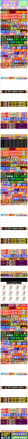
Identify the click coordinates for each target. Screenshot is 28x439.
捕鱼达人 (6, 143)
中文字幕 (10, 141)
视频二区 (2, 141)
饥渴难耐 (10, 142)
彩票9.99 (18, 143)
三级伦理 (6, 141)
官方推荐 (2, 143)
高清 (22, 281)
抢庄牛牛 (10, 143)
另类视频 (25, 141)
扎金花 (21, 143)
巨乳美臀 (14, 141)
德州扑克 (14, 143)
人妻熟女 (18, 141)
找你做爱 (14, 142)
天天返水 (25, 143)
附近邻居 (6, 142)
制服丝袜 (22, 141)
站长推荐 (2, 142)
